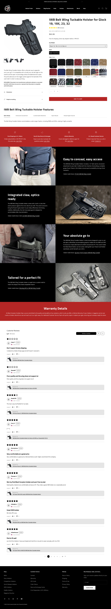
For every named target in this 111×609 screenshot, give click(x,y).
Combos (62, 8)
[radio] (54, 52)
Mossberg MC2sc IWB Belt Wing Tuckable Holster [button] (24, 522)
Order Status (34, 584)
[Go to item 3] (16, 60)
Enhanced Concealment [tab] (22, 116)
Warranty (33, 578)
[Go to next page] (65, 556)
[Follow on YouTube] (21, 599)
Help (84, 8)
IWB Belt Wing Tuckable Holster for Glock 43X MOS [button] (25, 388)
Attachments (70, 8)
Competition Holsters (10, 581)
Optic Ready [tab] (7, 116)
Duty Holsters (8, 578)
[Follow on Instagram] (13, 599)
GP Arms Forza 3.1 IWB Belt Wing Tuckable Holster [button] (25, 413)
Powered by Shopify (23, 604)
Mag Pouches (47, 8)
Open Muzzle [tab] (55, 116)
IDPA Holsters (8, 587)
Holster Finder (29, 8)
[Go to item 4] (22, 60)
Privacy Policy (66, 584)
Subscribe (89, 588)
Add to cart (78, 99)
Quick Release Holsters (10, 584)
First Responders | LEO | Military (39, 590)
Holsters (38, 8)
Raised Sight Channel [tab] (69, 116)
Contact (33, 575)
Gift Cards (33, 581)
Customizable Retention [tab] (39, 116)
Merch (78, 8)
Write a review (86, 333)
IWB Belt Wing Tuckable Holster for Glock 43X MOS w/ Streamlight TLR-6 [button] (30, 438)
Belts (55, 8)
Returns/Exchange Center (38, 587)
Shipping (64, 578)
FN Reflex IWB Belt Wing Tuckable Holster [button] (22, 360)
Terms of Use (65, 581)
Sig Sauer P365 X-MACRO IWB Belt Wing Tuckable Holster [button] (26, 550)
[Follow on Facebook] (5, 599)
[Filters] (98, 333)
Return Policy (66, 575)
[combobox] (78, 46)
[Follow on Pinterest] (17, 599)
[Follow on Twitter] (9, 599)
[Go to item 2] (11, 60)
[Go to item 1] (6, 60)
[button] (53, 28)
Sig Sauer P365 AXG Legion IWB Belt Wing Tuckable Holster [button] (27, 494)
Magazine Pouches (9, 593)
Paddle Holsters (8, 590)
